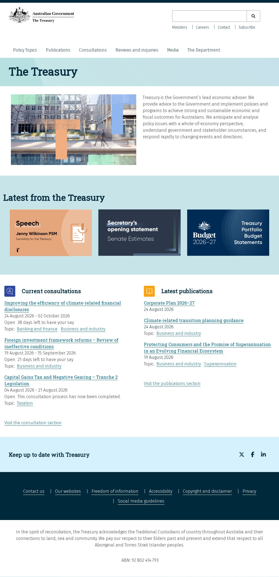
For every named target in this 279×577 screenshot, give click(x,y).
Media (173, 50)
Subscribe (247, 27)
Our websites (68, 491)
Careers (202, 27)
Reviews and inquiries (137, 50)
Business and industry (83, 329)
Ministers (179, 27)
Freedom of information (115, 491)
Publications (58, 50)
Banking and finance (37, 329)
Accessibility (160, 491)
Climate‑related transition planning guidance (194, 320)
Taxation (25, 403)
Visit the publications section (172, 383)
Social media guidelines (141, 501)
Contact (224, 27)
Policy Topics (25, 50)
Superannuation (220, 363)
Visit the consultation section (33, 422)
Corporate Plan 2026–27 (169, 303)
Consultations (93, 50)
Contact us (33, 491)
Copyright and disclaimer (207, 491)
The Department (203, 50)
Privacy (249, 491)
